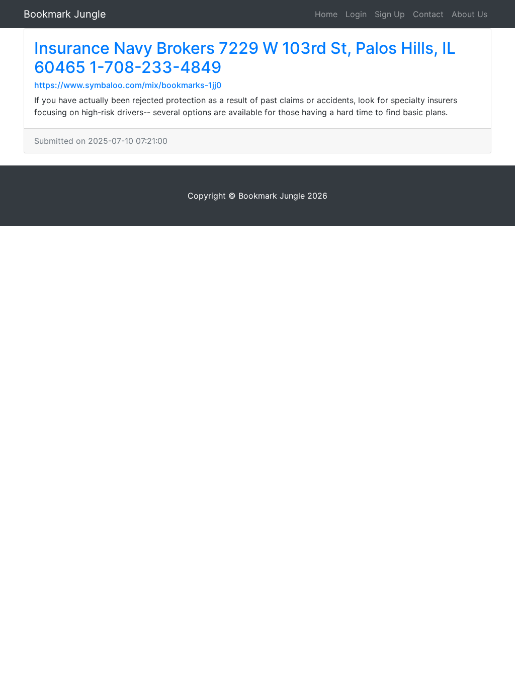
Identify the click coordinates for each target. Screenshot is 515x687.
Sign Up (390, 14)
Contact (428, 14)
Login (356, 14)
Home (326, 14)
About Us (469, 14)
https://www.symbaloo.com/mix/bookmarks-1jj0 (127, 85)
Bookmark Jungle (65, 14)
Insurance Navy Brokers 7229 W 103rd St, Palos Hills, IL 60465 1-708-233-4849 (245, 57)
